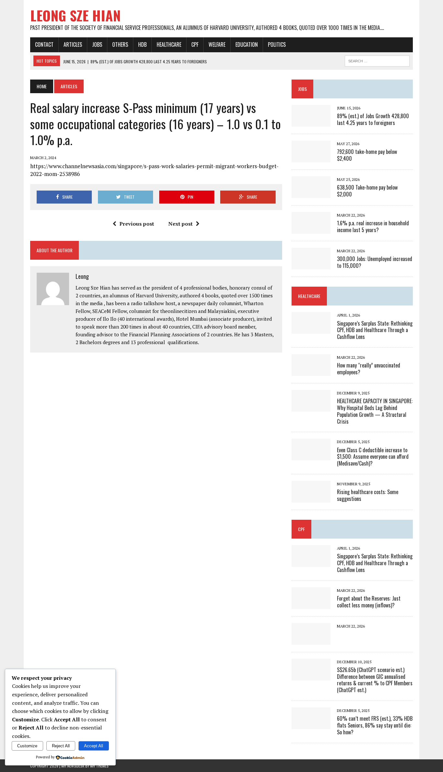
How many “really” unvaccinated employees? (368, 368)
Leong (82, 276)
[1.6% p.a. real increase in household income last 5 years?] (311, 229)
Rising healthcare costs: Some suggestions (367, 495)
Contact (44, 44)
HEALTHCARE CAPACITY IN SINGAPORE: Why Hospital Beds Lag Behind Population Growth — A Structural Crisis (375, 411)
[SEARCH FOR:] (377, 60)
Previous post (136, 223)
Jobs (97, 44)
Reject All (61, 745)
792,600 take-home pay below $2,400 (367, 155)
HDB (142, 44)
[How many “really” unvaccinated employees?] (311, 371)
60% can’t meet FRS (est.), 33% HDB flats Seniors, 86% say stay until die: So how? (375, 725)
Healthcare (169, 44)
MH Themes (99, 765)
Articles (73, 44)
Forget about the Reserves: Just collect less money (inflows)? (369, 601)
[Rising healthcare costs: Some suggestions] (311, 498)
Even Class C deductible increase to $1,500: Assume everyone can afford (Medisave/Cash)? (373, 456)
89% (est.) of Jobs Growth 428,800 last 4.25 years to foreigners (373, 119)
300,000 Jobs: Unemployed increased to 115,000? (374, 262)
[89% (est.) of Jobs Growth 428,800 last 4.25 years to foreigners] (311, 122)
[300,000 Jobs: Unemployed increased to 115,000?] (311, 265)
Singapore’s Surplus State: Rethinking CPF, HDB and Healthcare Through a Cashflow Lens (375, 330)
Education (246, 44)
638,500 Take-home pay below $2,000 (367, 190)
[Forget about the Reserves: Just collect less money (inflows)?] (311, 604)
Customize (27, 745)
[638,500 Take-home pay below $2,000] (311, 193)
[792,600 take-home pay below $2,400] (311, 158)
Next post (180, 223)
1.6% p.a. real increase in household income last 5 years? (373, 226)
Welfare (217, 44)
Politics (277, 44)
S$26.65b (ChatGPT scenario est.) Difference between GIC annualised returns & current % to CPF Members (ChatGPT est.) (375, 680)
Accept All (93, 745)
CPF (194, 44)
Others (120, 44)
